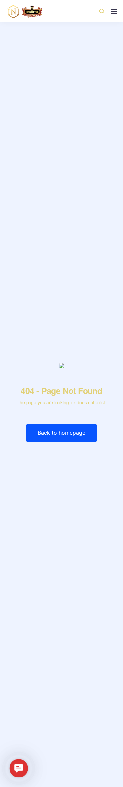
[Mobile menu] (114, 11)
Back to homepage (62, 432)
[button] (18, 768)
